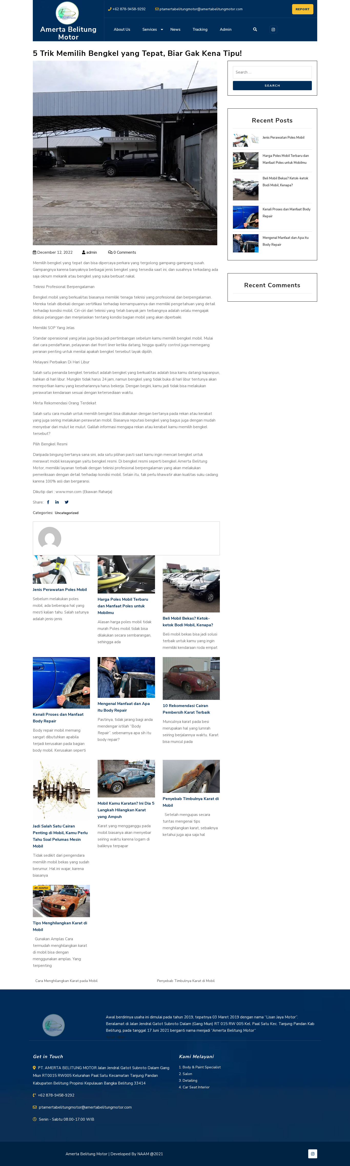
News (175, 29)
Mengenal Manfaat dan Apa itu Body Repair (124, 707)
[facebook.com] (48, 502)
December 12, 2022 (54, 252)
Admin (226, 29)
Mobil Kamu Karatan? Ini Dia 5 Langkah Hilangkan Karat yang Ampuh (126, 810)
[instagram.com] (272, 29)
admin (91, 252)
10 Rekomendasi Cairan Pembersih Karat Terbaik (186, 709)
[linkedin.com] (57, 502)
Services (149, 29)
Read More (115, 1037)
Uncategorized (66, 512)
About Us (122, 29)
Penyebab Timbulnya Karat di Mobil (191, 802)
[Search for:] (272, 73)
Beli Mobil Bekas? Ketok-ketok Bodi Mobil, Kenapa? (188, 622)
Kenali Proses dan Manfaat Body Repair (58, 718)
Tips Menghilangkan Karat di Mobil (60, 926)
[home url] (53, 1025)
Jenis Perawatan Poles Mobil (60, 589)
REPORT (303, 9)
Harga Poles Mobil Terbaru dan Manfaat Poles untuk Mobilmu (123, 606)
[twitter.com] (66, 502)
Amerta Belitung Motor (68, 33)
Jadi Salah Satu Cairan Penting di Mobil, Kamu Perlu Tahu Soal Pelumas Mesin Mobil (60, 836)
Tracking (200, 29)
